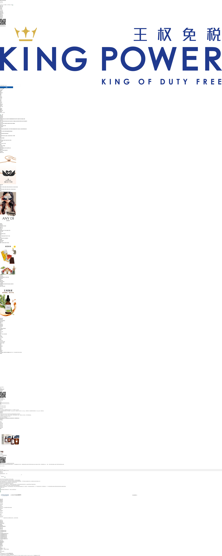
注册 (2, 5)
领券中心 (1, 350)
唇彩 (4, 131)
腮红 (0, 94)
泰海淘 (1, 351)
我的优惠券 (1, 13)
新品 (0, 347)
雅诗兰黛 (1, 106)
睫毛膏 (7, 133)
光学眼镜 (3, 145)
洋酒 (0, 238)
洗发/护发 (8, 121)
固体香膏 (1, 135)
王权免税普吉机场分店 (3, 535)
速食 (5, 242)
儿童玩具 (1, 328)
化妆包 (9, 140)
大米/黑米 (3, 242)
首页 (0, 345)
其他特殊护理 (18, 121)
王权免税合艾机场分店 (3, 537)
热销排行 (1, 346)
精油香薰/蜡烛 (2, 277)
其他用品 (4, 328)
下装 (0, 331)
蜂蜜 (0, 233)
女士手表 (4, 143)
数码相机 (1, 319)
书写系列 (1, 340)
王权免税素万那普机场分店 (4, 533)
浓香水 (4, 135)
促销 (0, 348)
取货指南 (1, 17)
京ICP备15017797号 (37, 555)
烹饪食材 (7, 242)
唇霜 (0, 131)
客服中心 (1, 14)
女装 (0, 330)
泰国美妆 (1, 224)
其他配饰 (1, 151)
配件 (7, 191)
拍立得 (1, 320)
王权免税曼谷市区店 (3, 530)
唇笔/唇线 (10, 131)
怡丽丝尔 (1, 92)
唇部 (0, 130)
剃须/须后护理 (2, 123)
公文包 (1, 191)
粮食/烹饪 (1, 241)
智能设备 (1, 321)
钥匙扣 (1, 152)
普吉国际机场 (12, 418)
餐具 (0, 279)
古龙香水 (8, 135)
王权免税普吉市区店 (3, 531)
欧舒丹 (1, 463)
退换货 (1, 524)
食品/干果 (1, 231)
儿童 (0, 327)
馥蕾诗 (1, 109)
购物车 (1, 111)
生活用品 (1, 276)
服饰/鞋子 (1, 329)
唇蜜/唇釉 (7, 131)
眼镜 (0, 144)
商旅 (0, 190)
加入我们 (1, 546)
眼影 (4, 133)
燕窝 (0, 240)
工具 (0, 139)
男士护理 (1, 122)
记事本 (4, 341)
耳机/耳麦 (1, 325)
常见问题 (1, 15)
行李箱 (3, 191)
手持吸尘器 (3, 286)
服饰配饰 (1, 149)
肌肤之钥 (1, 110)
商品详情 (1, 499)
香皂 (0, 121)
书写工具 (1, 341)
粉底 (0, 93)
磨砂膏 (26, 121)
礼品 (0, 338)
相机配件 (3, 320)
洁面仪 (1, 125)
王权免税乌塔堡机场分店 (4, 538)
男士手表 (1, 143)
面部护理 (1, 117)
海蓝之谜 (1, 104)
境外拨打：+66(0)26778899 (4, 549)
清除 (3, 88)
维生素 (3, 240)
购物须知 (1, 16)
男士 (0, 188)
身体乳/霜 (5, 121)
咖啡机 (1, 281)
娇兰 (0, 101)
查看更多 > (1, 419)
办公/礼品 (1, 337)
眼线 (5, 133)
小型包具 (12, 189)
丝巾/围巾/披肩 (4, 150)
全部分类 (1, 115)
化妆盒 (6, 140)
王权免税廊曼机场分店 (3, 534)
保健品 (1, 239)
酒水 (0, 237)
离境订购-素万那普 (3, 0)
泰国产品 (1, 227)
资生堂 (1, 102)
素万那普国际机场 (3, 418)
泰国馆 (1, 223)
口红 (2, 131)
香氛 (0, 134)
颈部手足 (11, 121)
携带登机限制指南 (3, 526)
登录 (0, 5)
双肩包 (3, 189)
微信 (6, 455)
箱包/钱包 (1, 184)
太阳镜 (1, 145)
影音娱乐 (1, 324)
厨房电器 (1, 280)
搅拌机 (3, 281)
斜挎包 (8, 189)
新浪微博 (3, 455)
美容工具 (1, 124)
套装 (11, 135)
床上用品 (6, 277)
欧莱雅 (1, 90)
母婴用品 (1, 326)
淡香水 (6, 135)
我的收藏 (1, 12)
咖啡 (2, 233)
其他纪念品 (1, 230)
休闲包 (15, 189)
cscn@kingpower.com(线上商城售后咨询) (6, 553)
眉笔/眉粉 (1, 133)
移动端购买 (2, 456)
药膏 (9, 230)
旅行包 (9, 191)
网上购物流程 (2, 523)
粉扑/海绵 (1, 140)
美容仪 (3, 125)
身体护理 (1, 120)
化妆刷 (4, 140)
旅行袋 (6, 191)
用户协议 (1, 527)
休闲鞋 (1, 336)
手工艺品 (5, 230)
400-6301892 (2, 551)
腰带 (0, 150)
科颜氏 (1, 105)
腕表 (0, 142)
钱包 (9, 189)
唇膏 (5, 131)
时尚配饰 (1, 141)
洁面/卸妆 (6, 123)
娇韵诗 (1, 108)
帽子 (7, 150)
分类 (2, 114)
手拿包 (1, 189)
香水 (0, 91)
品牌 (0, 349)
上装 (2, 331)
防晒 (24, 121)
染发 (22, 121)
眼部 (0, 132)
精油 (21, 121)
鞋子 (0, 335)
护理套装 (14, 121)
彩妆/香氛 (1, 126)
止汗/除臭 (13, 135)
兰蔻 (0, 103)
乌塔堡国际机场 (16, 418)
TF (0, 107)
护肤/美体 (1, 116)
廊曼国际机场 (8, 418)
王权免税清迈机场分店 (3, 536)
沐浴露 (3, 121)
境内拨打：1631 (2, 548)
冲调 (0, 232)
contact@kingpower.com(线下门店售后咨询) (7, 554)
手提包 (6, 189)
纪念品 (1, 229)
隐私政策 (1, 528)
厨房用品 (1, 278)
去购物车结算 (2, 389)
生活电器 (1, 285)
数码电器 (1, 318)
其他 (5, 125)
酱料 (0, 242)
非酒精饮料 (6, 238)
